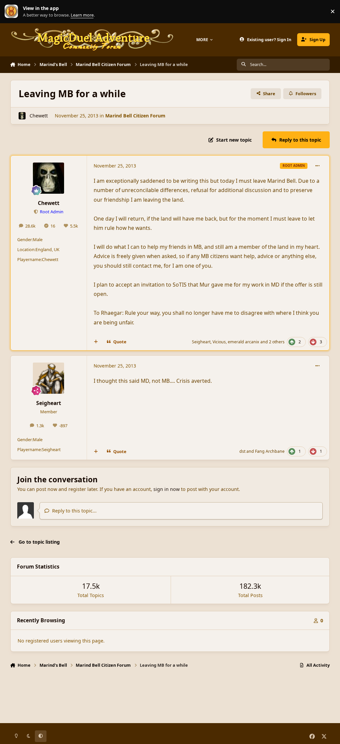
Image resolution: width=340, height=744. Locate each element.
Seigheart (201, 342)
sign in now (166, 489)
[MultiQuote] (95, 342)
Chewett (39, 115)
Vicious (219, 342)
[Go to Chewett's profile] (22, 115)
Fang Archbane (270, 451)
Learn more (13, 11)
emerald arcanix (243, 342)
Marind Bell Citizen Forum (135, 115)
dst (242, 451)
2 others (277, 342)
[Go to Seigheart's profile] (48, 378)
